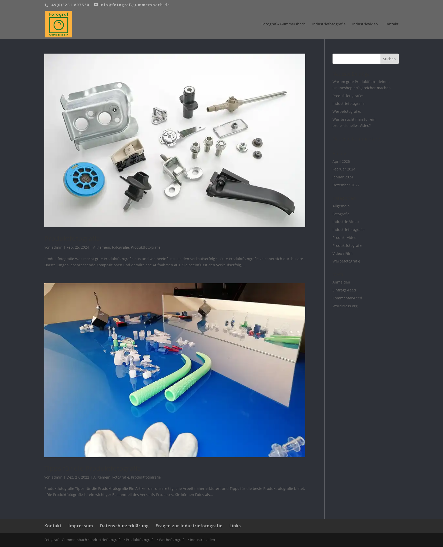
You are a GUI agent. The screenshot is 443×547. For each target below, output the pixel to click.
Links (235, 526)
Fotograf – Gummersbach (283, 24)
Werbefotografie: (347, 111)
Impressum (80, 526)
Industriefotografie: (349, 103)
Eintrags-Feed (344, 290)
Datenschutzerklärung (124, 526)
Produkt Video (344, 237)
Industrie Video (346, 221)
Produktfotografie (145, 247)
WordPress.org (345, 305)
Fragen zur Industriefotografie (189, 526)
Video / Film (343, 253)
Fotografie (120, 247)
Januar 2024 (343, 177)
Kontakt (392, 24)
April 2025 (341, 161)
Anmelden (341, 282)
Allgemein (101, 247)
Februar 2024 (344, 169)
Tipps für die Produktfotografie (92, 468)
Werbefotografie (346, 261)
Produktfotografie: (73, 238)
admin (57, 247)
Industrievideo (365, 24)
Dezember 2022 (346, 185)
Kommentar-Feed (347, 298)
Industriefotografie (329, 24)
